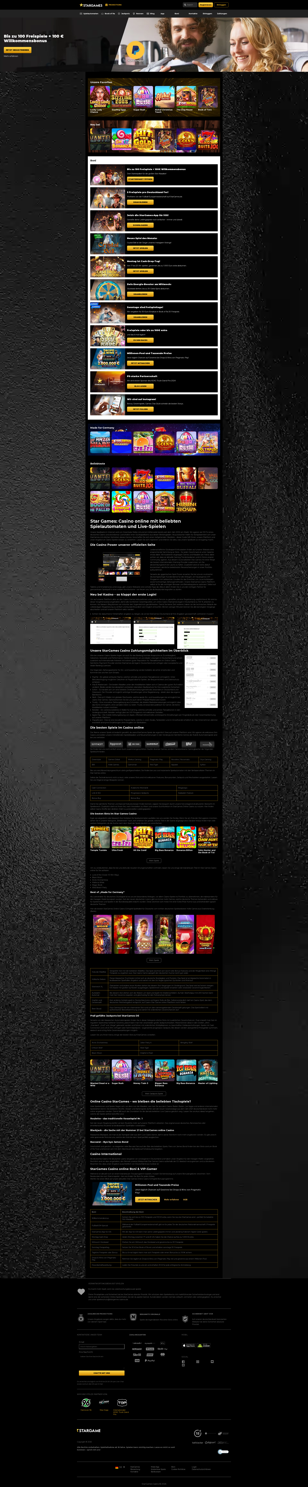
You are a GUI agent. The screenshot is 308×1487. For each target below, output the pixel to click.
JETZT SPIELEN (140, 248)
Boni (173, 1467)
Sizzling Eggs (119, 110)
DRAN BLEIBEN (140, 202)
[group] (97, 744)
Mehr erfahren (11, 56)
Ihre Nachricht (86, 1352)
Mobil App (155, 1467)
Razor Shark (100, 439)
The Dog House (184, 110)
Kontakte (134, 1472)
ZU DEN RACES (140, 340)
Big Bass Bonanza (164, 850)
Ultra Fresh (143, 439)
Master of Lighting (207, 1083)
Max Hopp (104, 1410)
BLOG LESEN (140, 386)
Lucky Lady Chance (96, 111)
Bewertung (135, 1469)
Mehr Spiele (154, 861)
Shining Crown (186, 498)
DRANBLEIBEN (140, 294)
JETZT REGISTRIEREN (17, 50)
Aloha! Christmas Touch (164, 111)
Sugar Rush (139, 110)
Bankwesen (156, 1472)
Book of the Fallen (100, 498)
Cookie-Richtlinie (178, 1469)
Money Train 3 (140, 1083)
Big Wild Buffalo (186, 474)
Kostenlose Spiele (158, 1469)
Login (194, 1467)
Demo (100, 99)
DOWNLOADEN (140, 225)
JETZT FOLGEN (140, 409)
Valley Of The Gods (208, 474)
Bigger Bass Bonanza (161, 1084)
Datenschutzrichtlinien (201, 1469)
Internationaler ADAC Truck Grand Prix (121, 1412)
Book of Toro (205, 110)
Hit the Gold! (143, 135)
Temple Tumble (98, 850)
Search (190, 5)
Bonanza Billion (122, 498)
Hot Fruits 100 (208, 135)
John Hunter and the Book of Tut (206, 851)
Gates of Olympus (208, 439)
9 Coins (186, 135)
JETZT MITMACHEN (140, 363)
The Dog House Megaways (122, 438)
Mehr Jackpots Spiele (154, 1094)
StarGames (135, 1467)
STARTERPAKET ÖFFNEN (140, 179)
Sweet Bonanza (121, 135)
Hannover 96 (86, 1410)
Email (81, 1342)
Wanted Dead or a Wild (100, 135)
